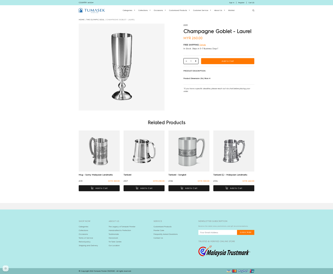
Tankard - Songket (177, 174)
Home (82, 20)
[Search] (253, 10)
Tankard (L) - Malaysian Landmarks (230, 174)
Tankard (127, 174)
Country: (83, 3)
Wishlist (231, 10)
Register (241, 3)
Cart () (251, 3)
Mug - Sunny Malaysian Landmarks (96, 174)
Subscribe (246, 232)
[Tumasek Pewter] (92, 10)
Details (202, 45)
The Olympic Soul (95, 20)
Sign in (231, 3)
